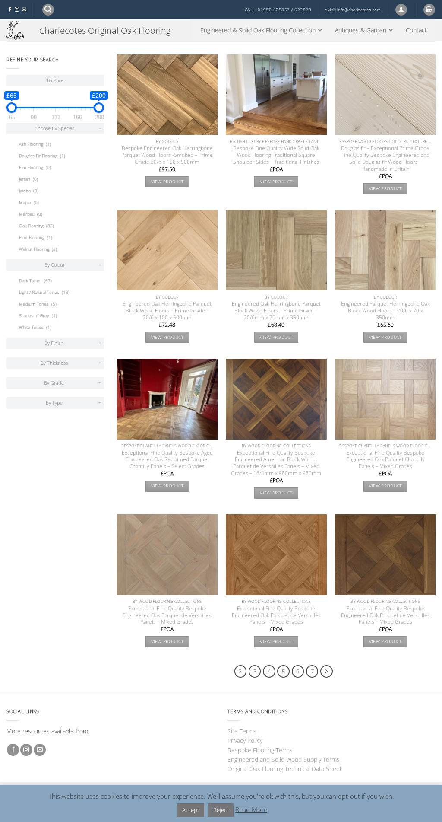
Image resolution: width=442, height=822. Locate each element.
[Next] (326, 671)
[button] (48, 10)
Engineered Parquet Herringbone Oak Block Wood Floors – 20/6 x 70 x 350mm (385, 310)
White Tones (35, 327)
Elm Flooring (35, 167)
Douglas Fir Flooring (42, 156)
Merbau (30, 214)
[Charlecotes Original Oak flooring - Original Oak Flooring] (16, 30)
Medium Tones (38, 304)
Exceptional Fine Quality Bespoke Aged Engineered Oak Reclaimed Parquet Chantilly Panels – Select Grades (167, 459)
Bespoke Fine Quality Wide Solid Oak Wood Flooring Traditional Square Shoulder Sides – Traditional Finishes (276, 155)
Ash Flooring (35, 144)
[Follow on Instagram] (17, 9)
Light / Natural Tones (44, 292)
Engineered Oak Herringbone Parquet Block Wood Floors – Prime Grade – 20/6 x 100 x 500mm (167, 310)
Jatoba (28, 191)
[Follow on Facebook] (10, 9)
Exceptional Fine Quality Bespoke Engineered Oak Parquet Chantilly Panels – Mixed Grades (385, 459)
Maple (29, 202)
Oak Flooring (36, 226)
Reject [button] (220, 810)
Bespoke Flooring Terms (260, 750)
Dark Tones (35, 281)
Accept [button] (190, 810)
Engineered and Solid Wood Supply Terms (283, 759)
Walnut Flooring (38, 249)
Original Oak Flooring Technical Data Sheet (284, 769)
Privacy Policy (244, 740)
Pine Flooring (35, 237)
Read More (251, 809)
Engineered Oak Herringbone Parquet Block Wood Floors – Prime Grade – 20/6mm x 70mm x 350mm (276, 310)
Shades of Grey (38, 316)
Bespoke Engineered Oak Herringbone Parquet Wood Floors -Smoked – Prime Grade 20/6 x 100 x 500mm (167, 155)
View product (167, 182)
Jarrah (28, 179)
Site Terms (241, 731)
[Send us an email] (24, 9)
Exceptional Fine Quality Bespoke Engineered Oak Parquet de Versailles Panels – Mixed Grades (167, 615)
